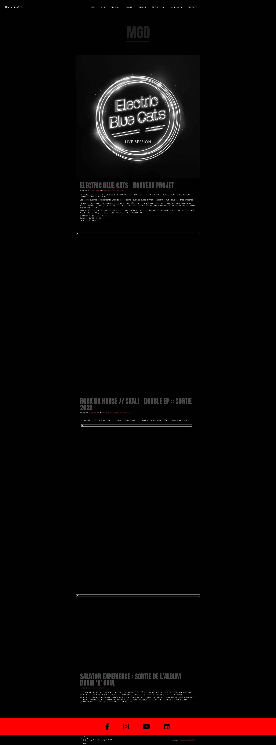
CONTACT (192, 7)
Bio (103, 7)
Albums (97, 190)
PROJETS (115, 7)
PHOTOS (129, 7)
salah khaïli (120, 190)
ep (106, 413)
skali (129, 413)
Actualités (158, 7)
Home (92, 7)
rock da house (113, 413)
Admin (92, 190)
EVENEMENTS (176, 7)
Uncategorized (94, 413)
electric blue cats (108, 190)
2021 (103, 413)
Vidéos (142, 7)
